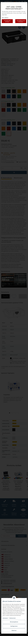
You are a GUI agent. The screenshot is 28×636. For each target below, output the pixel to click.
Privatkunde (7, 21)
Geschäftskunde (21, 21)
